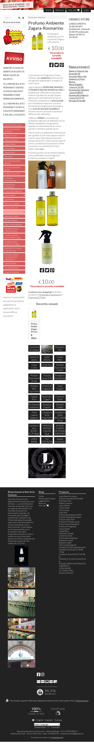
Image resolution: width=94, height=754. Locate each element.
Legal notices (44, 501)
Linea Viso (8, 156)
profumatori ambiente (49, 294)
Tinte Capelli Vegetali (13, 224)
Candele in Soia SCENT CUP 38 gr (12, 243)
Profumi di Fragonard (13, 191)
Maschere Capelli (11, 203)
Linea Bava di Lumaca (13, 125)
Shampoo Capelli (11, 216)
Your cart (72, 10)
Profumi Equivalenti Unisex (12, 168)
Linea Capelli (9, 195)
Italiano (58, 720)
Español (49, 720)
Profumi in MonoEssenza (10, 179)
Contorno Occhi (11, 208)
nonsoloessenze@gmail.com (71, 733)
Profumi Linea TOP (12, 174)
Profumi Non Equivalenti (9, 185)
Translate (55, 727)
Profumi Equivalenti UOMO (12, 162)
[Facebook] (38, 675)
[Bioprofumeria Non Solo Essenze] (47, 5)
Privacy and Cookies (47, 498)
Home (48, 10)
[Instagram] (42, 675)
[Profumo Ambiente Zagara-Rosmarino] (37, 41)
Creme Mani (9, 148)
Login (86, 10)
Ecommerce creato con (47, 737)
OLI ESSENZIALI (11, 268)
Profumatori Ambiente (36, 17)
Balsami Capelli (10, 220)
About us (59, 10)
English (39, 720)
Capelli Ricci (9, 199)
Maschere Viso (10, 135)
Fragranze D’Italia (36, 297)
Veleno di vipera (11, 140)
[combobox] (14, 26)
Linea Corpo (9, 152)
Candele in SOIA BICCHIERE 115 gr (12, 236)
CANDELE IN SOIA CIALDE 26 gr (12, 249)
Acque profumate (11, 272)
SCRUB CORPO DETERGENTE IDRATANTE (11, 257)
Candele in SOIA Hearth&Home (11, 229)
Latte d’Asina (9, 144)
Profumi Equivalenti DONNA (12, 130)
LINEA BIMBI (10, 263)
